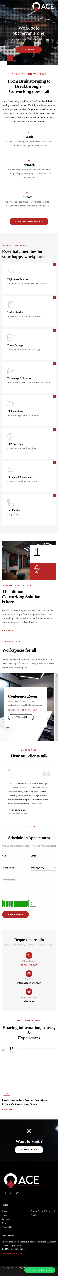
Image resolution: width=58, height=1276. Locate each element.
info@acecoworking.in (29, 983)
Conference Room (22, 696)
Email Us (29, 979)
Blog (7, 1094)
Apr (11, 1049)
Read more (8, 1110)
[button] (39, 1270)
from (11, 710)
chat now (29, 1001)
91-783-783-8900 (29, 964)
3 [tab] (29, 826)
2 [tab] (26, 826)
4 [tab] (32, 826)
